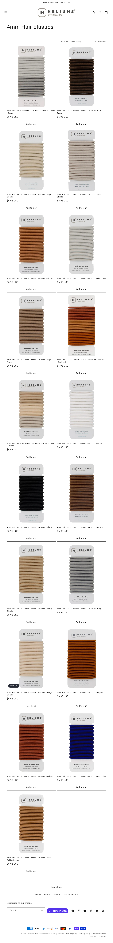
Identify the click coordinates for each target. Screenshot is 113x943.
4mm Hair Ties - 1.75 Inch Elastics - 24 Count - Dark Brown (79, 112)
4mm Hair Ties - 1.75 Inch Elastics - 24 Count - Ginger (30, 278)
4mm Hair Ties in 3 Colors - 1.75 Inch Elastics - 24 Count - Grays (31, 112)
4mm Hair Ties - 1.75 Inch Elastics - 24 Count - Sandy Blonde (29, 610)
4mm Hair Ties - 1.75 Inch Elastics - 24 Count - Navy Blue (81, 776)
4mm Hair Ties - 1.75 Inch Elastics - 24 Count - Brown (80, 527)
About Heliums (71, 894)
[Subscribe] (42, 910)
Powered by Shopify (56, 934)
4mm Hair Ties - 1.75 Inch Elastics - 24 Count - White (79, 443)
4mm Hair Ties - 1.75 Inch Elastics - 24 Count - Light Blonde (29, 195)
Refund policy (71, 934)
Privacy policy (85, 934)
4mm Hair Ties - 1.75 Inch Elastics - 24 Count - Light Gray (81, 278)
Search (38, 894)
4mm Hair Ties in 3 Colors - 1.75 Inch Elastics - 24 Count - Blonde (31, 444)
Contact (58, 894)
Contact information (98, 936)
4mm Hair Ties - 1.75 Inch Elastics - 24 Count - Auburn (30, 776)
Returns (47, 894)
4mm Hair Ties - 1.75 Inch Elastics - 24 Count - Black (29, 527)
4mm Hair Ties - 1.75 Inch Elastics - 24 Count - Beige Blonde (29, 693)
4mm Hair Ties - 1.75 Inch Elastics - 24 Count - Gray (79, 609)
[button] (6, 13)
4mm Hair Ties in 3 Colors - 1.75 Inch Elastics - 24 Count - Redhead (81, 361)
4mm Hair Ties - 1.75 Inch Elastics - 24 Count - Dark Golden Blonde (29, 859)
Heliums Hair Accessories (38, 934)
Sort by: (64, 42)
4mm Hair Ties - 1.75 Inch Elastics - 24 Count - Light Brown (29, 361)
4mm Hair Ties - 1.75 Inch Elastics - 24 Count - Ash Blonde (79, 195)
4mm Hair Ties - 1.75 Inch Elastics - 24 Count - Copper (80, 692)
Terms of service (99, 934)
